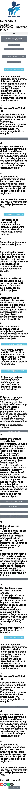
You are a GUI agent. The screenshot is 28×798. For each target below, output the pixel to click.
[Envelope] (1, 784)
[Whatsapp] (8, 784)
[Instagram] (12, 784)
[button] (14, 33)
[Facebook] (5, 784)
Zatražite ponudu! (10, 780)
